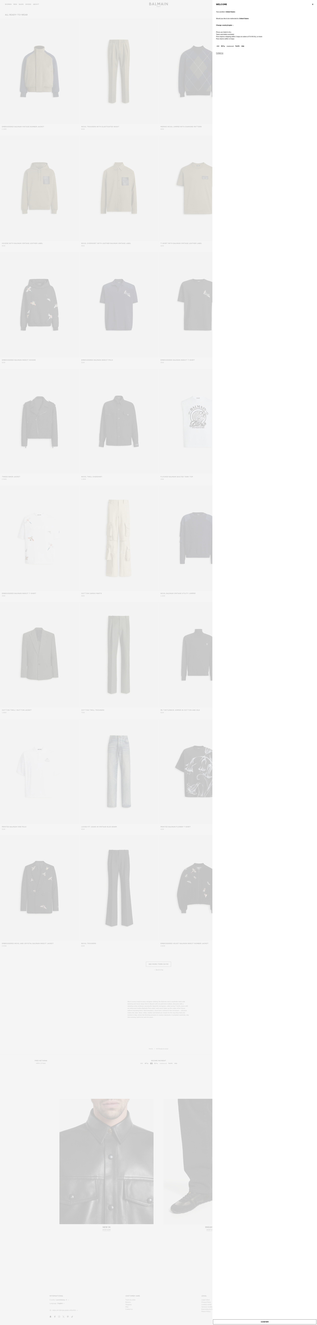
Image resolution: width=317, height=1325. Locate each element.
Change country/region (224, 25)
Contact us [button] (219, 53)
